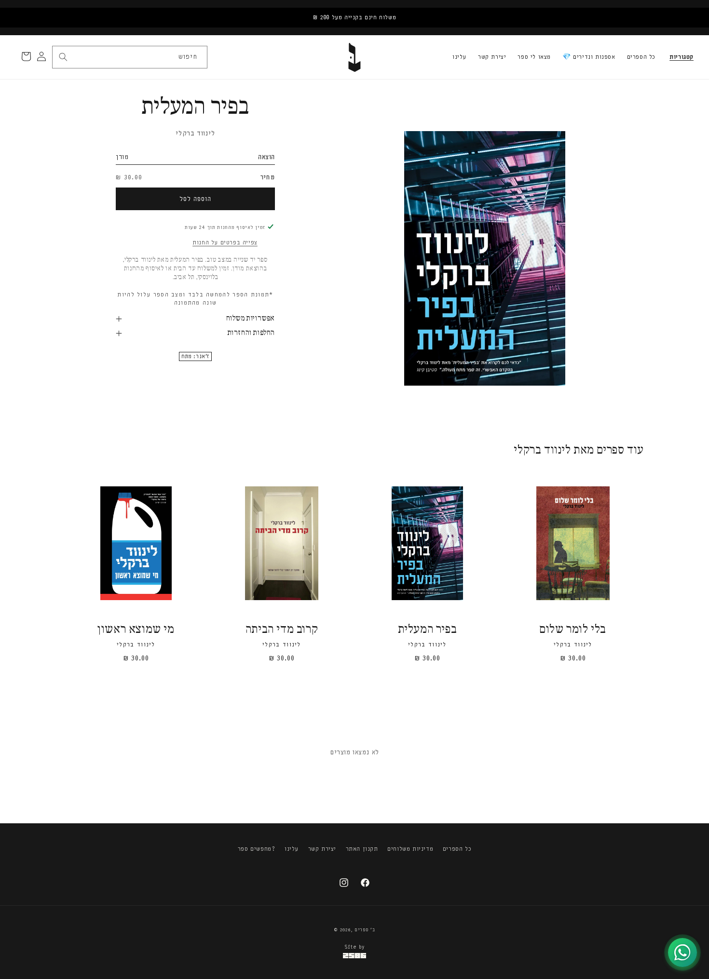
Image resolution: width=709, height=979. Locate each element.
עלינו (459, 57)
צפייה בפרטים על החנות (225, 242)
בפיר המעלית (427, 629)
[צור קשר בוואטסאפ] (682, 952)
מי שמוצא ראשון (135, 629)
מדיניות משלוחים (410, 849)
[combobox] (129, 57)
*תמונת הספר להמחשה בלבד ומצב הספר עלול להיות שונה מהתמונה (195, 298)
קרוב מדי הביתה (281, 629)
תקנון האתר (362, 849)
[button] (681, 57)
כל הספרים (641, 57)
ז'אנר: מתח (195, 356)
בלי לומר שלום (573, 629)
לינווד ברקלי (195, 133)
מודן (122, 156)
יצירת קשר (492, 57)
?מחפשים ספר (256, 849)
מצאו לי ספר (534, 57)
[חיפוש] (63, 56)
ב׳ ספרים (364, 929)
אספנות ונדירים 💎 (588, 57)
